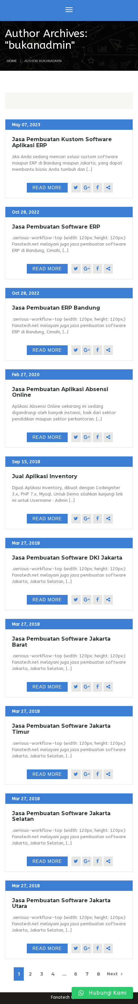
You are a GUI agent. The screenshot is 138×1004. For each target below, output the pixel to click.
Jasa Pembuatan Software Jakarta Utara (61, 903)
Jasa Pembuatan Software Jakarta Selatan (61, 816)
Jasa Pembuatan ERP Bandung (56, 308)
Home (12, 61)
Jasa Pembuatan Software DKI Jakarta (67, 558)
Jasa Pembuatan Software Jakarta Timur (61, 729)
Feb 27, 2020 (26, 374)
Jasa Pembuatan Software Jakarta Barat (61, 642)
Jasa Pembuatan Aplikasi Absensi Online (60, 392)
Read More (47, 187)
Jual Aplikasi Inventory (44, 476)
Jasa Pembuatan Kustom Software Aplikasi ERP (62, 142)
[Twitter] (76, 188)
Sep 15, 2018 (26, 461)
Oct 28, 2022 (26, 212)
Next (112, 973)
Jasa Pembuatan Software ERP (56, 227)
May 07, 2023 (26, 124)
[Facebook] (97, 188)
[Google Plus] (86, 188)
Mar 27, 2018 (26, 543)
